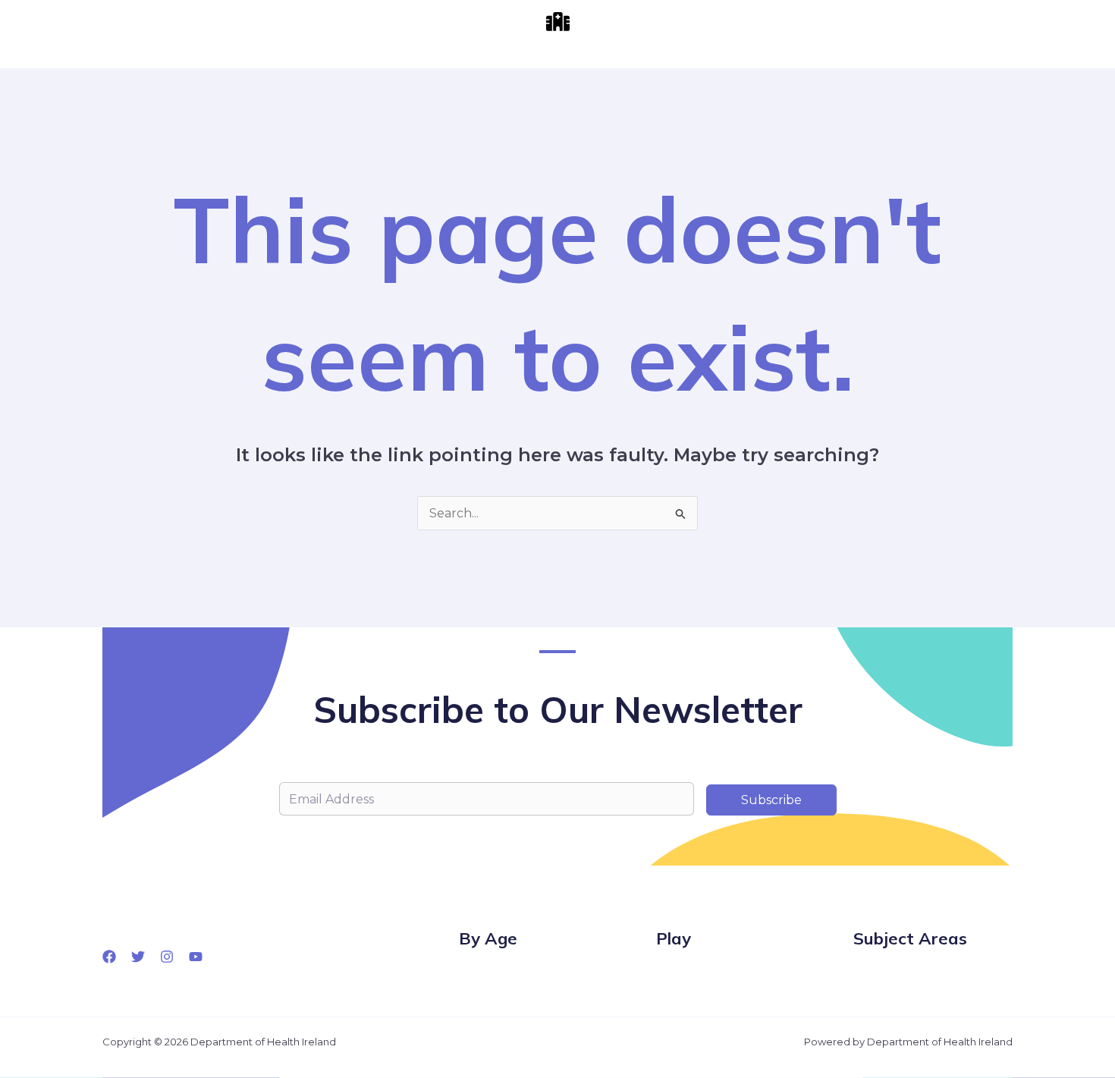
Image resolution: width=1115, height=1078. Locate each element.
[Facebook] (109, 956)
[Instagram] (167, 956)
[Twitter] (138, 956)
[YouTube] (196, 956)
